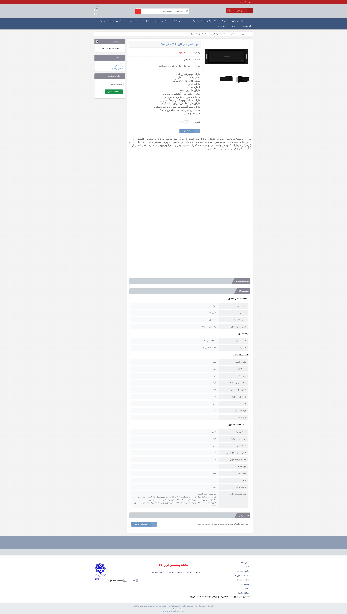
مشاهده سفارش (113, 91)
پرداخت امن (119, 65)
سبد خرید (236, 10)
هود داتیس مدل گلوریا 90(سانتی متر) (180, 44)
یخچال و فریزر (150, 20)
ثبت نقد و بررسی (141, 524)
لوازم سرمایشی (237, 20)
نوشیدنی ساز (118, 20)
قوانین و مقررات (243, 579)
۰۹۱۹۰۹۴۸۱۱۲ (158, 572)
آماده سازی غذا (245, 26)
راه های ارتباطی (117, 68)
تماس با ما (245, 562)
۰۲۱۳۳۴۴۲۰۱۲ (175, 572)
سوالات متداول (244, 592)
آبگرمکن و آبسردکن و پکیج (217, 20)
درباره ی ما (119, 62)
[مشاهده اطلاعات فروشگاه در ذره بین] (131, 581)
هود (233, 26)
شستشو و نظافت (180, 20)
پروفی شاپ (168, 608)
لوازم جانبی (222, 26)
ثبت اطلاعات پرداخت (241, 575)
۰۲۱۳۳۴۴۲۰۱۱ (193, 572)
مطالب (247, 588)
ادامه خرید (186, 130)
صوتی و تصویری (134, 20)
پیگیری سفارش (243, 571)
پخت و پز (164, 20)
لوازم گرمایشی (197, 20)
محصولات (246, 584)
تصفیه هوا (104, 20)
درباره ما (246, 566)
